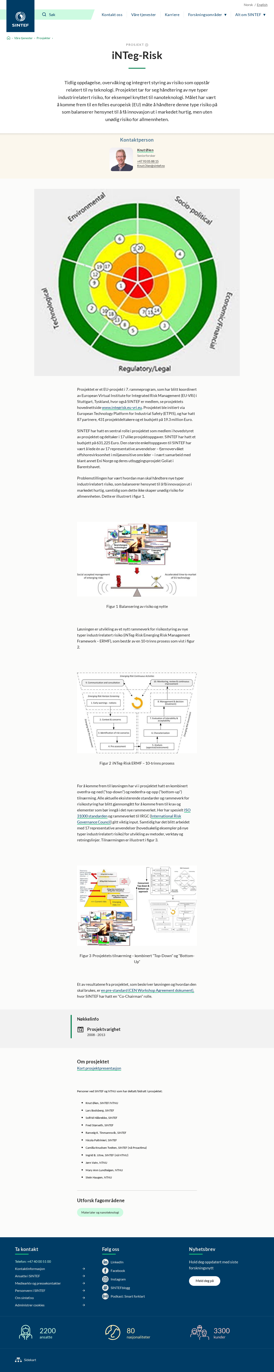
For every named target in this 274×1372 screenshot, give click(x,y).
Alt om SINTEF (248, 14)
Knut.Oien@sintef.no (151, 165)
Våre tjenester (143, 14)
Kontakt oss (112, 14)
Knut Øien (145, 150)
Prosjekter (44, 38)
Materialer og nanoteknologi (100, 1212)
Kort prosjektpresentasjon (99, 1068)
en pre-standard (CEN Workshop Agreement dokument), (147, 990)
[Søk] (44, 14)
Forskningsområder (205, 14)
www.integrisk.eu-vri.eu (122, 407)
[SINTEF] (20, 16)
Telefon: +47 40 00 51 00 (33, 1261)
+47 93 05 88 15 (148, 161)
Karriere (172, 14)
